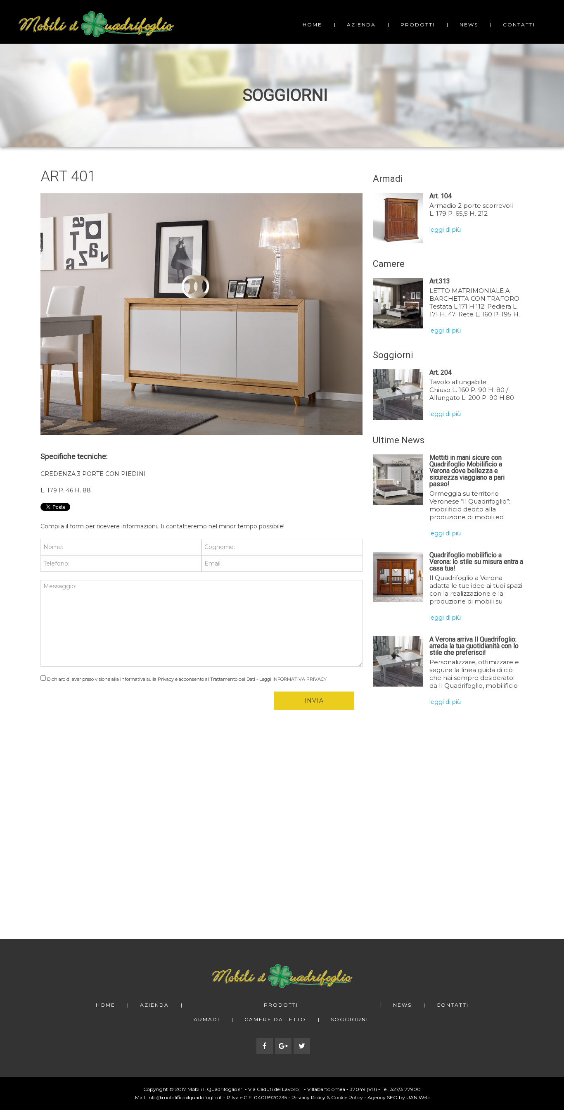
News (469, 24)
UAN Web (417, 1097)
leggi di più (445, 229)
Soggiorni (349, 1019)
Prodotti (417, 24)
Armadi (207, 1019)
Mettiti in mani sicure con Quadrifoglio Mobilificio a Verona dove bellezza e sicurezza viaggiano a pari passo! (467, 471)
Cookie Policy (347, 1097)
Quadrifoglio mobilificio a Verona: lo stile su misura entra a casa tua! (476, 561)
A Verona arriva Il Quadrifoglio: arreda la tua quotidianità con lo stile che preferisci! (474, 645)
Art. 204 (440, 372)
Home (312, 24)
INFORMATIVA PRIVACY (300, 679)
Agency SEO (382, 1097)
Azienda (361, 24)
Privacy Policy (308, 1097)
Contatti (519, 24)
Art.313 (439, 281)
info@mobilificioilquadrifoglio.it (184, 1097)
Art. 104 (440, 196)
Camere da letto (275, 1019)
